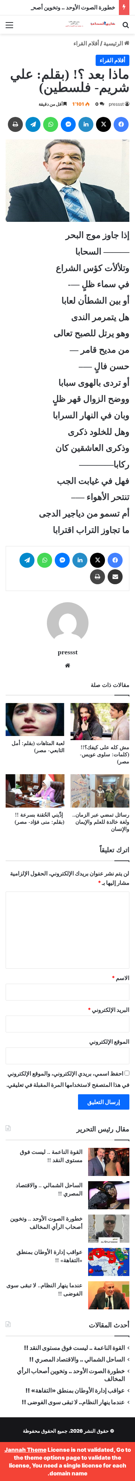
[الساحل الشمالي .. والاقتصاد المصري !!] (108, 1195)
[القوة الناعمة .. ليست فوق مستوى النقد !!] (108, 1162)
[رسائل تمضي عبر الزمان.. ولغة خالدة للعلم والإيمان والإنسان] (99, 791)
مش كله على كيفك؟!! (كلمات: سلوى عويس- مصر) (104, 754)
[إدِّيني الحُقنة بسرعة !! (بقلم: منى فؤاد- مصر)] (35, 791)
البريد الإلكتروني (108, 1009)
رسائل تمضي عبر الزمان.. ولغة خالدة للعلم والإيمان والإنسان (100, 822)
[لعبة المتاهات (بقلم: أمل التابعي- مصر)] (35, 719)
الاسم (120, 977)
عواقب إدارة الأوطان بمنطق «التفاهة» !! (74, 1390)
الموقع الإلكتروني (109, 1041)
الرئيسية (114, 43)
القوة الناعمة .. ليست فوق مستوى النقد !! (74, 1347)
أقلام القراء (86, 43)
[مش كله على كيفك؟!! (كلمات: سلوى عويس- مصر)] (99, 721)
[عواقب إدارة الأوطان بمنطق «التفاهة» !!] (108, 1262)
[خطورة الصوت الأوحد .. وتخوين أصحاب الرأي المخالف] (108, 1229)
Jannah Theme (25, 1449)
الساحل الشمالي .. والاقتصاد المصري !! (77, 1359)
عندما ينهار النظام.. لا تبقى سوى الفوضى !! (73, 1402)
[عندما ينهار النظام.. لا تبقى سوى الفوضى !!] (108, 1295)
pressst (116, 104)
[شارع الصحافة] (86, 24)
